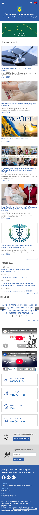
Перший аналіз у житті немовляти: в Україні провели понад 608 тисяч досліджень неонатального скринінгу (19, 208)
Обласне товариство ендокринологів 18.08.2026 (17, 291)
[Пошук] (28, 3)
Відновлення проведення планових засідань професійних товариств (21, 306)
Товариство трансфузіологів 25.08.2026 (14, 277)
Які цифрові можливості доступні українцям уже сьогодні (17, 69)
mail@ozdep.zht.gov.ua (8, 495)
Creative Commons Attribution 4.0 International (19, 510)
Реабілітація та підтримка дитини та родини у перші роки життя (18, 104)
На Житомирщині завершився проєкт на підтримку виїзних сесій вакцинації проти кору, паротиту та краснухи (18, 170)
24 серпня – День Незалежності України (14, 139)
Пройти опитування (21, 438)
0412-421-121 (5, 490)
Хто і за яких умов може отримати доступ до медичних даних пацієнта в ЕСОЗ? (16, 246)
